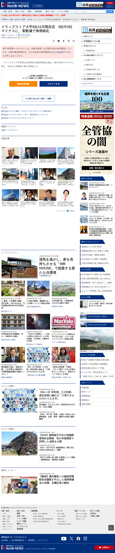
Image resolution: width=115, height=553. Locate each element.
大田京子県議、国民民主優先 (93, 255)
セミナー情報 (21, 521)
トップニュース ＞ (9, 252)
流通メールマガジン (8, 35)
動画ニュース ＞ (8, 470)
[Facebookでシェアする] (63, 41)
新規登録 (109, 3)
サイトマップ (43, 540)
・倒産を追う (60, 519)
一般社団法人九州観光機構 (36, 375)
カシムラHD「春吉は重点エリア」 (95, 372)
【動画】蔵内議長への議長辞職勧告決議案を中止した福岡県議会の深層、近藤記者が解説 (56, 479)
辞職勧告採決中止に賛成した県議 (95, 251)
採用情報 (31, 540)
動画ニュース (21, 524)
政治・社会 (19, 11)
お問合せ (93, 513)
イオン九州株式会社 (59, 342)
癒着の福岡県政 (6, 377)
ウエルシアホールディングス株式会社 (36, 111)
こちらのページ (62, 52)
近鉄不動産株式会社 (34, 306)
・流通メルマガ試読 (81, 516)
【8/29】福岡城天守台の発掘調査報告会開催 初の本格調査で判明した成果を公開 (56, 438)
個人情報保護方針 (18, 540)
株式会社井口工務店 (8, 340)
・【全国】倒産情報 (37, 516)
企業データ (90, 60)
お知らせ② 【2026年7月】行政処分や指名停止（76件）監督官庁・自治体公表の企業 (37, 15)
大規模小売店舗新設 (94, 74)
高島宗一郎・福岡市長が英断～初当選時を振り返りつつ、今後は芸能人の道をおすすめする (101, 197)
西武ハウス (86, 392)
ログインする (54, 84)
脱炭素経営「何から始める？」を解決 (97, 283)
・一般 (3, 513)
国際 (29, 11)
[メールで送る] (73, 41)
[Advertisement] (38, 232)
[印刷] (58, 41)
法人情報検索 (37, 6)
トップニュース (22, 526)
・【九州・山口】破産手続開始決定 (42, 519)
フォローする (24, 35)
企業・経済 (7, 11)
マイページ (87, 84)
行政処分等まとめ (93, 69)
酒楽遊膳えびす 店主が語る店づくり (96, 287)
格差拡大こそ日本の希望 (91, 247)
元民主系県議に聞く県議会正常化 (95, 263)
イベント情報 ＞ (8, 386)
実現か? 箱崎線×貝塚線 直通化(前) (95, 360)
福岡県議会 (86, 396)
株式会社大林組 (57, 306)
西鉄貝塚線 (86, 404)
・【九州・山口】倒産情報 (39, 513)
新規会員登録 (23, 84)
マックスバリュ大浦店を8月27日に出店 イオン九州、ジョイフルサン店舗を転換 (63, 336)
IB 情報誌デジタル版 (91, 41)
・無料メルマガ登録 (81, 513)
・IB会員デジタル (80, 519)
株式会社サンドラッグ (39, 115)
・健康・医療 (5, 521)
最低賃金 (85, 400)
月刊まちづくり (89, 46)
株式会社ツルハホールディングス (14, 115)
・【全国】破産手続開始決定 (40, 521)
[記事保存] (53, 41)
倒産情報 (38, 11)
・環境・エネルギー (7, 524)
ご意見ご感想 (95, 516)
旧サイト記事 (95, 511)
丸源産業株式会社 (45, 276)
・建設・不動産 (6, 516)
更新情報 (20, 529)
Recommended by (61, 211)
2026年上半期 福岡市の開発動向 (95, 364)
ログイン (109, 6)
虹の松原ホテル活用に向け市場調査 (96, 274)
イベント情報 (63, 11)
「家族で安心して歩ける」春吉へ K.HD (97, 376)
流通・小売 (25, 19)
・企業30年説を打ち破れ (63, 524)
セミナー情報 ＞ (8, 429)
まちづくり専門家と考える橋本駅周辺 (97, 291)
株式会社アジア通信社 (34, 344)
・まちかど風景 (61, 516)
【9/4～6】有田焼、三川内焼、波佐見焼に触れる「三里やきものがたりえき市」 (38, 369)
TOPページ (88, 36)
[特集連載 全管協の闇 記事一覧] (97, 144)
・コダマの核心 (61, 521)
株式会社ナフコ (6, 311)
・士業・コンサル (6, 526)
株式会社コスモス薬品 (10, 111)
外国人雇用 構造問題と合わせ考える (96, 279)
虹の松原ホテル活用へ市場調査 (94, 259)
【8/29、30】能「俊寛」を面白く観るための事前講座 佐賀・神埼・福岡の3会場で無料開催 (57, 416)
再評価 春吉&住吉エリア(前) (93, 368)
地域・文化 (49, 11)
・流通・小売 (5, 519)
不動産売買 (90, 51)
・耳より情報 (60, 513)
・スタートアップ (6, 529)
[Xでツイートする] (68, 41)
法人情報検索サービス (92, 79)
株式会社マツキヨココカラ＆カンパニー (17, 118)
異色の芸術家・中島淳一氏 (61, 377)
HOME (4, 19)
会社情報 (4, 540)
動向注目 (89, 65)
